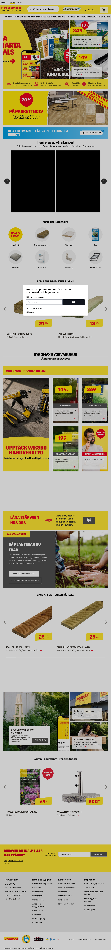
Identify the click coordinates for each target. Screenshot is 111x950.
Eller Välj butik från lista (34, 309)
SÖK (73, 302)
